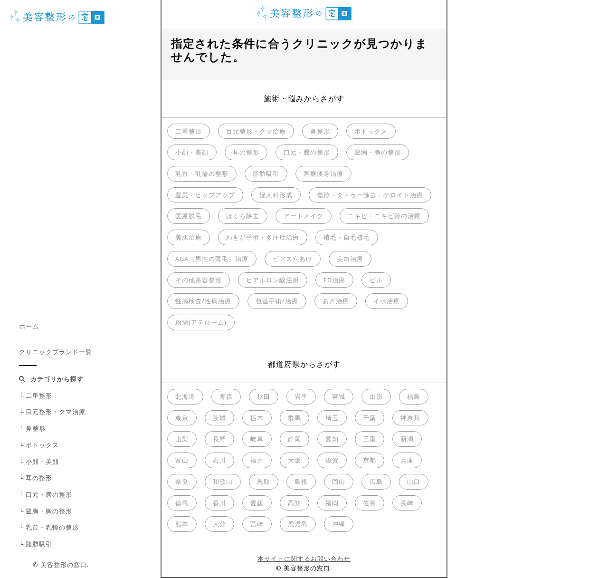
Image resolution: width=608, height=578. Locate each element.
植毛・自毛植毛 (346, 237)
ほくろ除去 (242, 216)
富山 (182, 460)
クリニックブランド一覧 (55, 351)
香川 (219, 503)
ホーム (29, 326)
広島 (376, 481)
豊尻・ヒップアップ (205, 195)
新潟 (407, 438)
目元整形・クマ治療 (256, 131)
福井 (257, 460)
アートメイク (303, 216)
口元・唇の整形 (307, 152)
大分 (219, 524)
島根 (301, 481)
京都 (369, 460)
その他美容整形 (198, 280)
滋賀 (332, 460)
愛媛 (257, 503)
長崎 (407, 503)
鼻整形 (320, 131)
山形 (376, 396)
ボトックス (371, 131)
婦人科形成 (276, 195)
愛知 (332, 438)
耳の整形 (246, 152)
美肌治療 (188, 237)
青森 (226, 396)
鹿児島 (298, 524)
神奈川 (410, 418)
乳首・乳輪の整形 (201, 173)
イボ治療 (386, 301)
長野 (219, 438)
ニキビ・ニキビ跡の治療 (384, 216)
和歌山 (223, 481)
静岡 (294, 438)
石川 (219, 460)
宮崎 (257, 524)
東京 (182, 418)
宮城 (338, 396)
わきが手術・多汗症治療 (262, 237)
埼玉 (332, 418)
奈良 (182, 481)
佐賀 (369, 503)
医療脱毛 (188, 216)
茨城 (219, 418)
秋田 (263, 396)
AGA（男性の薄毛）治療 (211, 258)
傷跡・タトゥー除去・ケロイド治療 (370, 195)
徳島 (182, 503)
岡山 (338, 481)
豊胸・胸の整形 (377, 152)
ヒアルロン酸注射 (272, 280)
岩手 (301, 396)
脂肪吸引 (266, 173)
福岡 (332, 503)
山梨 (182, 438)
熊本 (182, 524)
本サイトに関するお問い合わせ (304, 558)
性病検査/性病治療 (203, 301)
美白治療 (350, 258)
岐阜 (257, 438)
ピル (376, 280)
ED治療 (334, 280)
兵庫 (407, 460)
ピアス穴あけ (293, 258)
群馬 (294, 418)
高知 (294, 503)
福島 (413, 396)
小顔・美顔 (192, 152)
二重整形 (188, 131)
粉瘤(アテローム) (201, 322)
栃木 (257, 418)
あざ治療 (336, 301)
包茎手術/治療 (277, 301)
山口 (413, 481)
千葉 (369, 418)
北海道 (185, 396)
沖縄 (338, 524)
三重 (369, 438)
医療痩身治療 (323, 173)
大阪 (294, 460)
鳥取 (263, 481)
